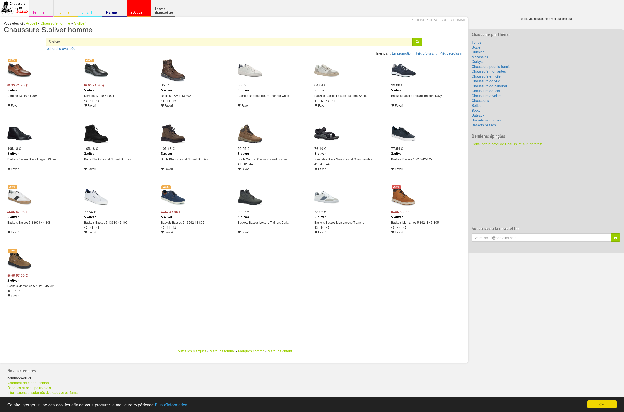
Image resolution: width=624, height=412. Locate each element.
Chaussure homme (55, 23)
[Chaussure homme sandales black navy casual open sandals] (326, 133)
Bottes (476, 105)
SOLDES (138, 13)
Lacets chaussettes (164, 10)
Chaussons (480, 100)
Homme (65, 12)
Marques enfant (280, 350)
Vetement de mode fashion (28, 382)
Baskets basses (484, 124)
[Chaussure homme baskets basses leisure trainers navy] (403, 70)
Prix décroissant (452, 53)
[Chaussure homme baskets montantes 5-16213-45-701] (19, 260)
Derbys (477, 61)
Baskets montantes (486, 120)
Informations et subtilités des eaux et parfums (42, 392)
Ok (602, 404)
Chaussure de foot (486, 90)
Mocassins (480, 56)
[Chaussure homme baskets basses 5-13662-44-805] (173, 197)
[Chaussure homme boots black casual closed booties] (96, 133)
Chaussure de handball (489, 85)
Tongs (476, 42)
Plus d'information (171, 405)
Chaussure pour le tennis (491, 66)
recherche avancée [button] (60, 48)
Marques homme (251, 350)
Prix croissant (426, 53)
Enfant (89, 12)
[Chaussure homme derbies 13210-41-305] (19, 70)
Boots (476, 110)
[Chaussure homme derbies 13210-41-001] (96, 70)
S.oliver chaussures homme (439, 20)
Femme (41, 12)
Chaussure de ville (486, 81)
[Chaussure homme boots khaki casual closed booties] (173, 133)
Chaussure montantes (489, 71)
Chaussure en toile (486, 76)
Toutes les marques (191, 350)
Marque (114, 13)
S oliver (80, 23)
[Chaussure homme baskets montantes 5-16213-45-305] (403, 197)
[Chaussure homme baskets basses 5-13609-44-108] (19, 197)
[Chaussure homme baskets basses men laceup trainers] (326, 197)
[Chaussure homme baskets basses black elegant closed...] (19, 133)
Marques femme (222, 350)
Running (478, 52)
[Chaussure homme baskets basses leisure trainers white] (250, 70)
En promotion (402, 53)
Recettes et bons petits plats (29, 387)
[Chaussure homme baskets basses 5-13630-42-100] (96, 197)
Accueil (31, 23)
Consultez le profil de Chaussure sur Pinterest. (507, 143)
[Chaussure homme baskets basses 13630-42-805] (403, 133)
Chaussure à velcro (487, 95)
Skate (476, 47)
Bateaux (478, 115)
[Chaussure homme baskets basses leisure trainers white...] (326, 70)
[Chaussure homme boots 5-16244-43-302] (173, 70)
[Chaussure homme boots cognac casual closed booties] (250, 133)
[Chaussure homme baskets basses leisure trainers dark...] (250, 197)
